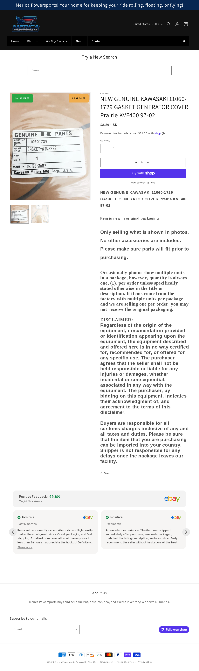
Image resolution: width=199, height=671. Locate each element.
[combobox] (99, 70)
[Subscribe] (75, 629)
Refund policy (106, 661)
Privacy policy (145, 661)
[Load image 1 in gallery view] (20, 214)
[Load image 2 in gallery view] (40, 214)
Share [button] (107, 473)
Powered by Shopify (86, 662)
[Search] (167, 70)
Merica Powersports (65, 662)
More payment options (143, 182)
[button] (168, 24)
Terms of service (125, 661)
